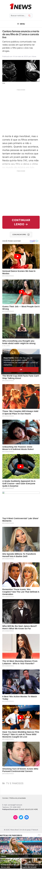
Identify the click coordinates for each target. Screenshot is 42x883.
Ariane (34, 56)
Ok (21, 369)
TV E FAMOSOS (14, 783)
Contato (5, 798)
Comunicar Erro (19, 234)
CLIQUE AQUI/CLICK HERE (28, 809)
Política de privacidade (18, 798)
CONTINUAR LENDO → (21, 222)
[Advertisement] (21, 111)
